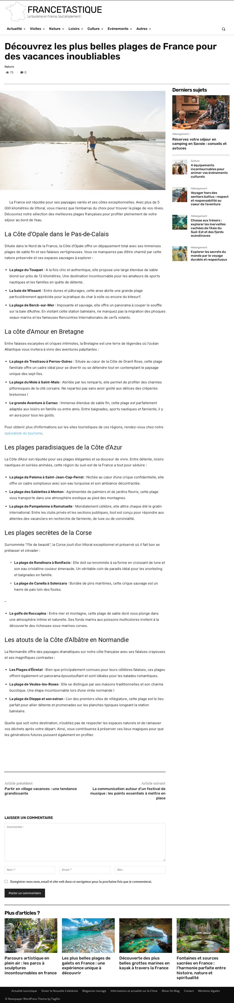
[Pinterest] (213, 73)
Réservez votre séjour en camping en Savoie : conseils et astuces (199, 143)
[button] (223, 29)
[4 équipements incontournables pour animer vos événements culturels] (179, 167)
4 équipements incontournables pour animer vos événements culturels (209, 171)
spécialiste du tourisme (23, 433)
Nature (9, 66)
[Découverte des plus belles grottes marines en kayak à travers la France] (145, 935)
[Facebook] (192, 73)
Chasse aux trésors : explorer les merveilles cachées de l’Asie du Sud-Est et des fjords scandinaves (208, 228)
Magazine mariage (94, 991)
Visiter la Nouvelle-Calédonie (59, 991)
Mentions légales (209, 991)
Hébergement (180, 134)
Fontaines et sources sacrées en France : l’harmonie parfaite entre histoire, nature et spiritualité (201, 968)
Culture (195, 161)
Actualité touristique (24, 991)
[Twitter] (203, 73)
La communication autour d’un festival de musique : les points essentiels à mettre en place (127, 793)
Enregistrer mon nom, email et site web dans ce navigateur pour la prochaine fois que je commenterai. (81, 881)
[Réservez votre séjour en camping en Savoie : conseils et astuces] (200, 112)
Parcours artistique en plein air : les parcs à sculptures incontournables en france (31, 965)
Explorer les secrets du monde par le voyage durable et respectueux (209, 256)
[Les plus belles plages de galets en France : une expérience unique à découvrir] (88, 935)
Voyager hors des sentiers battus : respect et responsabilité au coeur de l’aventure (210, 198)
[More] (224, 73)
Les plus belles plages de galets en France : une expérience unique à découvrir (86, 965)
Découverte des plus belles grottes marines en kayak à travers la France (144, 963)
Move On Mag (171, 991)
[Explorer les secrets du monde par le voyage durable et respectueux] (179, 253)
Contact (189, 991)
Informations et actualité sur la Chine (134, 991)
